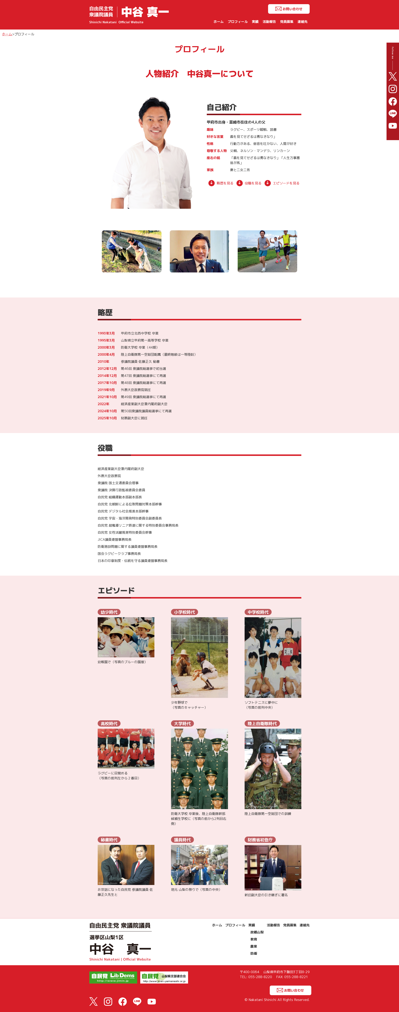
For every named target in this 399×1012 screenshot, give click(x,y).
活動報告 (269, 21)
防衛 (253, 953)
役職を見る (253, 183)
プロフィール (238, 21)
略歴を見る (225, 183)
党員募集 (286, 21)
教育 (253, 939)
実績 (255, 21)
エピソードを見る (286, 183)
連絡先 (303, 21)
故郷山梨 (257, 932)
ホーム (219, 21)
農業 (253, 946)
